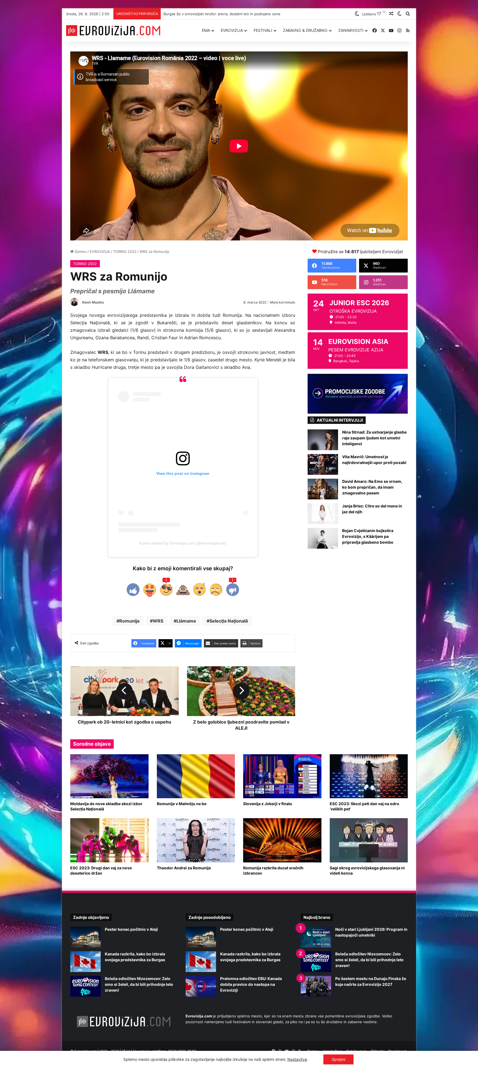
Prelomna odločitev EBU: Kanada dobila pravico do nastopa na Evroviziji (251, 984)
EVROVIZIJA (232, 30)
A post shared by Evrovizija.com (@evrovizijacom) (182, 543)
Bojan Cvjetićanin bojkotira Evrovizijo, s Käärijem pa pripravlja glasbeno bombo (367, 536)
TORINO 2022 (125, 251)
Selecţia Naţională (228, 621)
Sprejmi (338, 1059)
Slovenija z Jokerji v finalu (267, 803)
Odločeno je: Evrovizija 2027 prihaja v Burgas (201, 14)
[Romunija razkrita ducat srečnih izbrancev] (282, 840)
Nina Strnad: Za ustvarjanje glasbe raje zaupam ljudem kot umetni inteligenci (374, 438)
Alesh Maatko (93, 302)
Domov (80, 251)
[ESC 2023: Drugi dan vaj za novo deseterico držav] (109, 840)
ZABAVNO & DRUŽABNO (305, 30)
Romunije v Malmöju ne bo (182, 803)
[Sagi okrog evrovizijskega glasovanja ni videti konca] (369, 840)
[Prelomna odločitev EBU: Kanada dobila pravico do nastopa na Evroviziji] (201, 986)
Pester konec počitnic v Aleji (131, 929)
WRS (158, 621)
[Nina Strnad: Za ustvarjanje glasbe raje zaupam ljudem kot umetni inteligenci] (323, 439)
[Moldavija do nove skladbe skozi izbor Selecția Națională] (109, 776)
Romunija (129, 621)
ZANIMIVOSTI (350, 30)
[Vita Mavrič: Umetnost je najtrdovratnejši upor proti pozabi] (323, 464)
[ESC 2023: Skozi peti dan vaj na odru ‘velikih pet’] (369, 776)
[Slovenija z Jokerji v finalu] (282, 776)
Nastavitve (297, 1059)
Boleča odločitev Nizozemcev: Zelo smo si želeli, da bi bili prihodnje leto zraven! (139, 984)
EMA (206, 30)
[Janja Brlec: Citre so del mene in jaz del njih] (323, 513)
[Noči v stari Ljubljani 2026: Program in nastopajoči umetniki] (316, 937)
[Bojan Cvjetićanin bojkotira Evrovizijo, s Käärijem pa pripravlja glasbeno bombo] (323, 538)
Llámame (186, 621)
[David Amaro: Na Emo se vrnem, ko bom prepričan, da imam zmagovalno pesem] (323, 489)
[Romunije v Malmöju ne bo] (196, 776)
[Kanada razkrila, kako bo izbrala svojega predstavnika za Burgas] (85, 961)
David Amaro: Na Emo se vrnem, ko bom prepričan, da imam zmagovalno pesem (372, 487)
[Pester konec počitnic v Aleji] (85, 937)
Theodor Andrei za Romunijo (184, 867)
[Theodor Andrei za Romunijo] (196, 840)
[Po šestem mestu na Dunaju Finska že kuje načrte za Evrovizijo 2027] (316, 986)
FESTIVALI (263, 30)
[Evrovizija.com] (113, 30)
